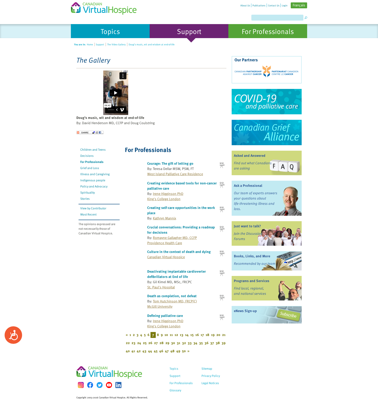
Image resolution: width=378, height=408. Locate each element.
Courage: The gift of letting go (170, 163)
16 (197, 334)
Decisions (87, 155)
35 (201, 342)
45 (156, 350)
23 (133, 342)
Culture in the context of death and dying (179, 251)
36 (206, 342)
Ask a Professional (248, 185)
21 (224, 334)
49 (178, 350)
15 (192, 334)
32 (184, 342)
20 (218, 334)
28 (161, 342)
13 (181, 334)
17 (202, 334)
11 (171, 334)
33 (190, 342)
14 (187, 334)
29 (167, 342)
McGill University (159, 306)
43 (144, 350)
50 (184, 350)
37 (212, 342)
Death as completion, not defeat (172, 295)
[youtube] (109, 385)
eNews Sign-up (245, 310)
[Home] (106, 7)
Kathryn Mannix (164, 218)
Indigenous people (92, 180)
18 (207, 334)
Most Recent (88, 214)
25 (145, 342)
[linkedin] (118, 385)
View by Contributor (93, 208)
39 (224, 342)
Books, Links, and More (252, 256)
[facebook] (90, 385)
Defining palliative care (165, 315)
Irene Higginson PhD (168, 193)
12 (176, 334)
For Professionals (91, 161)
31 (178, 342)
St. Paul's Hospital (161, 287)
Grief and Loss (89, 168)
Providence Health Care (164, 243)
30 (173, 342)
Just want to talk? (247, 226)
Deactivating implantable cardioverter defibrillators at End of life (176, 274)
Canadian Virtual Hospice (166, 257)
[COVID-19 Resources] (267, 101)
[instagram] (81, 385)
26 (150, 342)
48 (172, 350)
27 (156, 342)
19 (213, 334)
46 (161, 350)
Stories (85, 198)
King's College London (163, 198)
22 (128, 342)
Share (90, 132)
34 (195, 342)
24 (139, 342)
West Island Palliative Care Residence (175, 174)
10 (166, 334)
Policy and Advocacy (93, 186)
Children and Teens (93, 149)
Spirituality (87, 192)
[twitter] (99, 385)
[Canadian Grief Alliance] (267, 132)
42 (139, 350)
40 (128, 350)
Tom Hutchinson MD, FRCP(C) (175, 301)
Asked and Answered (249, 155)
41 (133, 350)
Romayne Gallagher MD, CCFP (175, 237)
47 (167, 350)
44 (150, 350)
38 (218, 342)
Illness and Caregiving (95, 174)
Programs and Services (251, 280)
